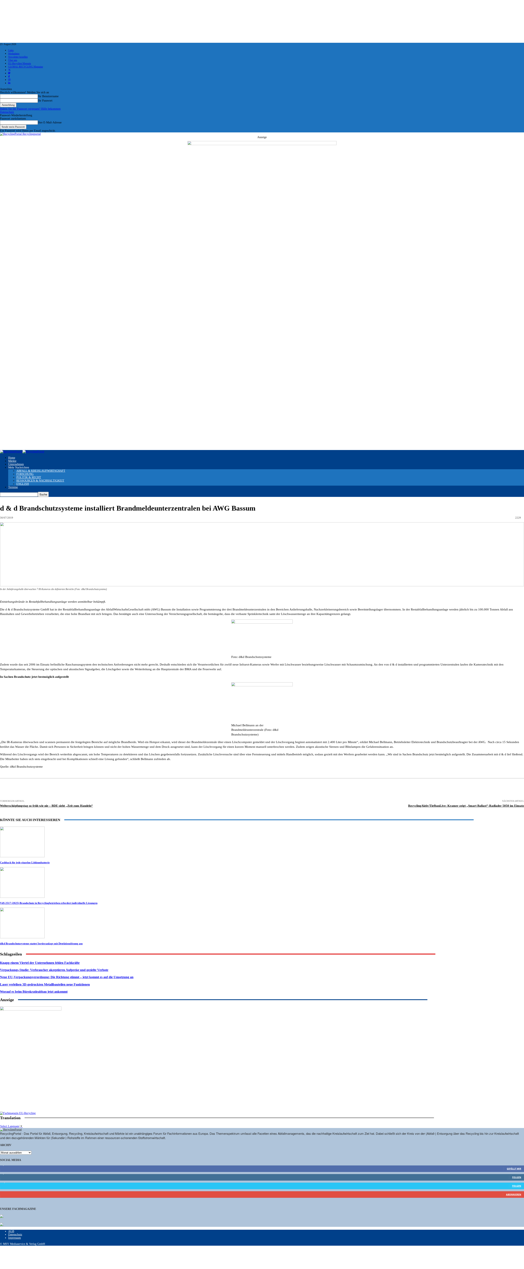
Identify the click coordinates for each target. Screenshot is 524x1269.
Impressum (14, 1237)
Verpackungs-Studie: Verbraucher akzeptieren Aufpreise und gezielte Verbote (54, 970)
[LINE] (202, 789)
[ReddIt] (142, 789)
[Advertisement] (30, 1085)
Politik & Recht (28, 477)
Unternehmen (16, 464)
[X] (82, 789)
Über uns (12, 60)
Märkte (12, 460)
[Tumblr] (157, 789)
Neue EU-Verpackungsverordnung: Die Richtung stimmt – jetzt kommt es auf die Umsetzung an (66, 977)
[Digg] (187, 789)
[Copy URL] (217, 789)
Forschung (25, 474)
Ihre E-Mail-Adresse (50, 122)
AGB (11, 1231)
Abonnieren (513, 1194)
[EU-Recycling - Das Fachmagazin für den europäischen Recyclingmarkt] (1, 1217)
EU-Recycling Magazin (19, 63)
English (22, 483)
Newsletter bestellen (18, 56)
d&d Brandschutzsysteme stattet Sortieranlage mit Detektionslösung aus (41, 943)
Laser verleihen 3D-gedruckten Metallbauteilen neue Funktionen (45, 984)
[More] (232, 789)
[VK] (172, 789)
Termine (13, 487)
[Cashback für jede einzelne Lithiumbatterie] (22, 856)
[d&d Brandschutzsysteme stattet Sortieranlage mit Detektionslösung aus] (22, 937)
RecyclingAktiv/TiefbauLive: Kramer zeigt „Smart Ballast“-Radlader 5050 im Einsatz (466, 805)
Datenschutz (7, 112)
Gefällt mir (514, 1168)
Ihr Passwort (45, 100)
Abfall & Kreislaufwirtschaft (40, 470)
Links (11, 50)
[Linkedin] (97, 789)
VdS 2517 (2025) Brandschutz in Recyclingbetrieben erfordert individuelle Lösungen (48, 903)
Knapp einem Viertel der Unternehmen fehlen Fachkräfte (40, 962)
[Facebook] (66, 789)
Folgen (516, 1177)
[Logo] (11, 451)
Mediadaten (13, 53)
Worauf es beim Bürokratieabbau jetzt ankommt (34, 991)
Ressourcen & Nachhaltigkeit (40, 480)
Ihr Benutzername (48, 96)
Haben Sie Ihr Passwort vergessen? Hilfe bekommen (30, 108)
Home (11, 457)
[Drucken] (36, 789)
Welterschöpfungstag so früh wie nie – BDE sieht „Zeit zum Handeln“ (46, 805)
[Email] (51, 789)
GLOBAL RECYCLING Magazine (25, 66)
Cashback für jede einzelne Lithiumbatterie (25, 862)
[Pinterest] (112, 789)
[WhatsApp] (127, 789)
